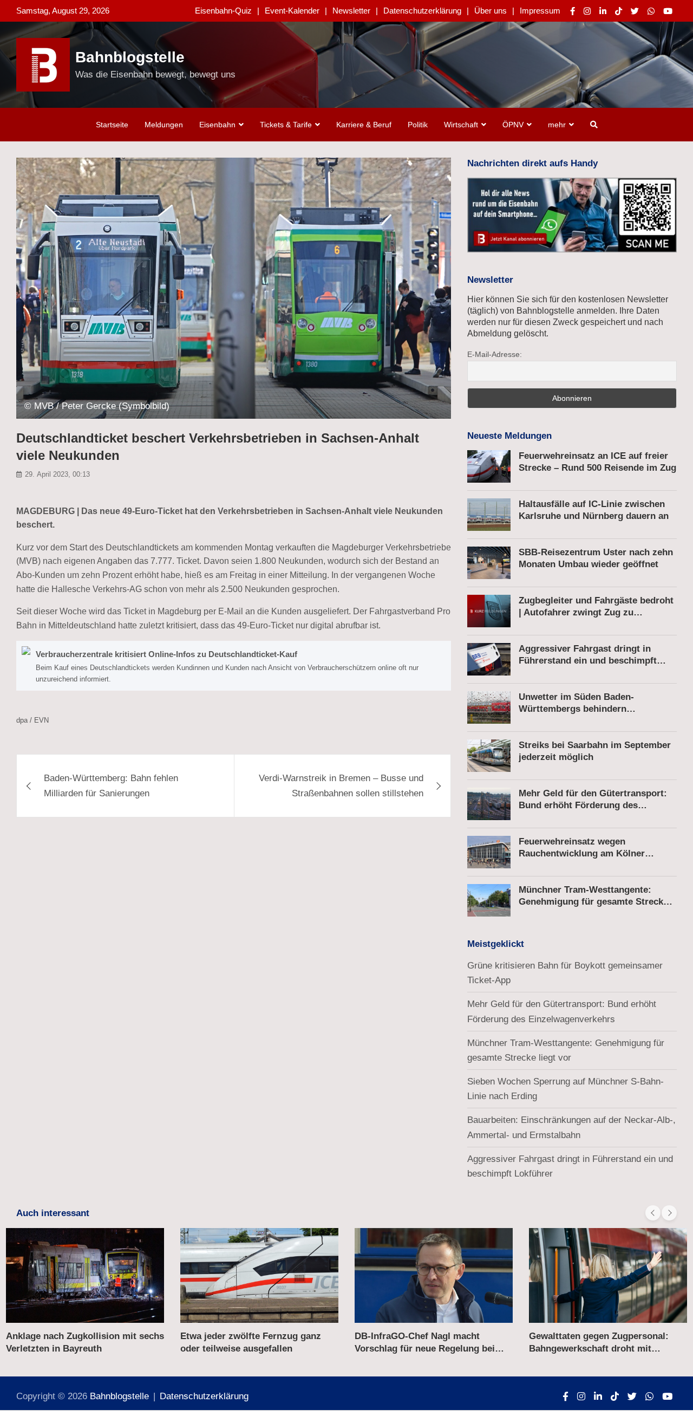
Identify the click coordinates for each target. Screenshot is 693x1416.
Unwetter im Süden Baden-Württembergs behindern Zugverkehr (576, 709)
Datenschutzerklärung (422, 10)
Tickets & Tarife (286, 124)
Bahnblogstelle (130, 57)
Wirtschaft (461, 124)
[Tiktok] (618, 11)
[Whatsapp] (651, 11)
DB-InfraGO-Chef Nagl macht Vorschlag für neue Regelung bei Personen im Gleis (425, 1348)
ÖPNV (513, 124)
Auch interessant (52, 1213)
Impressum (540, 10)
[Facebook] (572, 11)
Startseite (112, 124)
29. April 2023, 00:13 (57, 474)
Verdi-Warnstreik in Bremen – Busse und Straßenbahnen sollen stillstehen (341, 785)
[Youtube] (668, 11)
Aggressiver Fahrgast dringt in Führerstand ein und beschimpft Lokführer (588, 661)
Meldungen (164, 124)
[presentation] (653, 1212)
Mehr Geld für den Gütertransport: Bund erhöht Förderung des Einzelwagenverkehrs (593, 805)
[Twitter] (634, 11)
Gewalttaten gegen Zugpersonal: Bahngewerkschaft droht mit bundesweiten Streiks (599, 1348)
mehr (557, 124)
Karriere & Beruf (363, 124)
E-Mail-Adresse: (494, 354)
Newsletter (351, 10)
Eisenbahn (217, 124)
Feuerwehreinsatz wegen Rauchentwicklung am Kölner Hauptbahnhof (582, 853)
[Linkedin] (603, 11)
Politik (418, 124)
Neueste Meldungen (509, 436)
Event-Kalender (292, 10)
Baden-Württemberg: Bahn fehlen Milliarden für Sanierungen (111, 785)
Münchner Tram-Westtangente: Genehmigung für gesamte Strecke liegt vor (593, 902)
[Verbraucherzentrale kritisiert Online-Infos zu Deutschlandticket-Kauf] (233, 666)
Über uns (490, 10)
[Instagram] (587, 11)
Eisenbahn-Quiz (223, 10)
